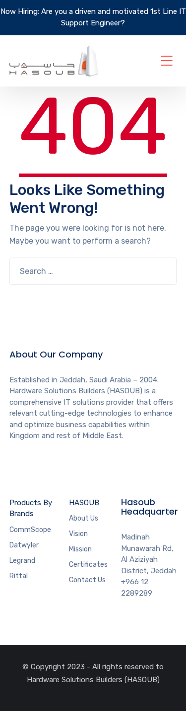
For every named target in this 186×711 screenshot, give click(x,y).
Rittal (18, 576)
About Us (83, 518)
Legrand (22, 560)
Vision (78, 534)
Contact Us (87, 580)
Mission (80, 549)
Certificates (88, 564)
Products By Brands (30, 508)
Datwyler (24, 545)
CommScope (30, 530)
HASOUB (84, 502)
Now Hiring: (19, 11)
